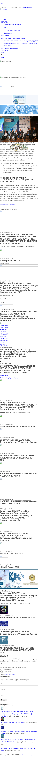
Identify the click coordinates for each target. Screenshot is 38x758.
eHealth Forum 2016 (9, 566)
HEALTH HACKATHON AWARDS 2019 (17, 426)
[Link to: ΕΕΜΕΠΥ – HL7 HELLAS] (4, 543)
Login (2, 3)
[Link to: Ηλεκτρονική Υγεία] (4, 250)
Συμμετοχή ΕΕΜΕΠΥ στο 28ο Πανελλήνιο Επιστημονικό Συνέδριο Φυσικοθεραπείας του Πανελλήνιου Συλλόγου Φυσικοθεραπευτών (16, 515)
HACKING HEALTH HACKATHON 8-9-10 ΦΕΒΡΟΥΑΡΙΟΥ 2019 (18, 474)
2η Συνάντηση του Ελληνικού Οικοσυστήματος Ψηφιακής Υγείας (18, 440)
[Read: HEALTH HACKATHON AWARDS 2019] (2, 720)
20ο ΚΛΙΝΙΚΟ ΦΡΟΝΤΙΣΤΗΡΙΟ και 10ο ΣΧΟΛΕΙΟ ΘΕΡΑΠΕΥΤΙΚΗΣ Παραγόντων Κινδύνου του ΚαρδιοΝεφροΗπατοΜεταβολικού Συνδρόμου (18, 316)
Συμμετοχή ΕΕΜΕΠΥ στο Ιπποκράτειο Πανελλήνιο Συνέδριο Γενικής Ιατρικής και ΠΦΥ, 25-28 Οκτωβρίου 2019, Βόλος (18, 406)
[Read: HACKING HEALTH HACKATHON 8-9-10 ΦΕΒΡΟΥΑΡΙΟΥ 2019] (2, 746)
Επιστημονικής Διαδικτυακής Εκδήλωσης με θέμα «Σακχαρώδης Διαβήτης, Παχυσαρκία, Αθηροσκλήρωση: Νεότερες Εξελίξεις (18, 354)
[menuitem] (19, 3)
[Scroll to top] (0, 757)
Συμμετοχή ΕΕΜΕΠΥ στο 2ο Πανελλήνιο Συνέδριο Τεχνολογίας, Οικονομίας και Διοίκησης (16, 537)
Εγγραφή (3, 700)
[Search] (1, 55)
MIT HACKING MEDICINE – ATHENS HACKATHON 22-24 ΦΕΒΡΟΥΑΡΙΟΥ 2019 (17, 457)
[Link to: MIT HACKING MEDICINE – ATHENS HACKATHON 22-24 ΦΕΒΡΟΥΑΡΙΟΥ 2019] (4, 445)
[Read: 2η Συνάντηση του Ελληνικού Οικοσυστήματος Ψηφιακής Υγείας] (2, 729)
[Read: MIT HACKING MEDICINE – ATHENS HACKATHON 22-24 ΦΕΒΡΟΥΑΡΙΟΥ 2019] (2, 737)
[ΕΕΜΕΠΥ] (15, 10)
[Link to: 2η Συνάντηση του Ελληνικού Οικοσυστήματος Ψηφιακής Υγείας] (4, 430)
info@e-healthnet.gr (27, 7)
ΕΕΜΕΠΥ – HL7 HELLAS (11, 553)
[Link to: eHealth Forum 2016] (4, 557)
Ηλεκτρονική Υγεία (10, 260)
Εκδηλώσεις (4, 376)
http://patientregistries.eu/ (7, 204)
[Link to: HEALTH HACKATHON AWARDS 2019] (4, 416)
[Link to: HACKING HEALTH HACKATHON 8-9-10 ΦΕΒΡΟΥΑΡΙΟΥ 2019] (4, 463)
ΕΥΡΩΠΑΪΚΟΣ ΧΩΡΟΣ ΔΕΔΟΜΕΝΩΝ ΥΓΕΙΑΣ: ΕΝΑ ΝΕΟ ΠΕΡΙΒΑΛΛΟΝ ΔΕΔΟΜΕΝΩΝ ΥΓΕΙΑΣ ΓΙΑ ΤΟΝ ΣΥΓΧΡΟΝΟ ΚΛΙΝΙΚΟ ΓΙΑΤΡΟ (17, 369)
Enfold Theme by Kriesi (29, 755)
